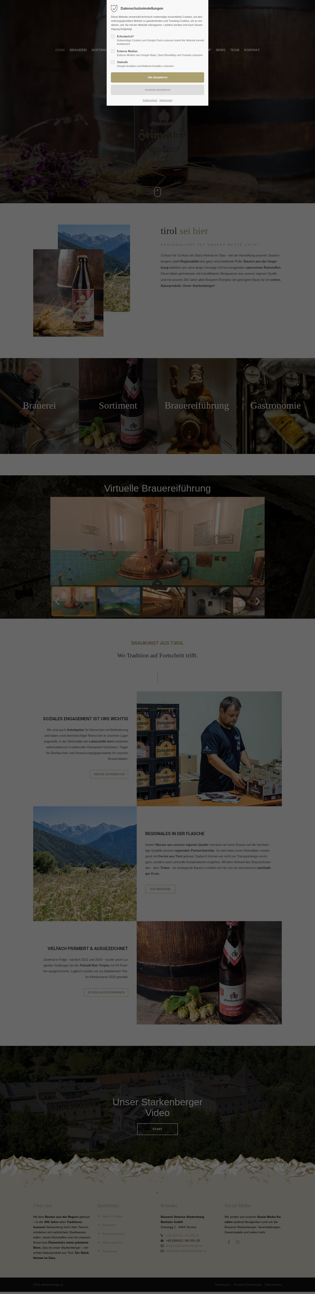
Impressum (165, 100)
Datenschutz (150, 100)
